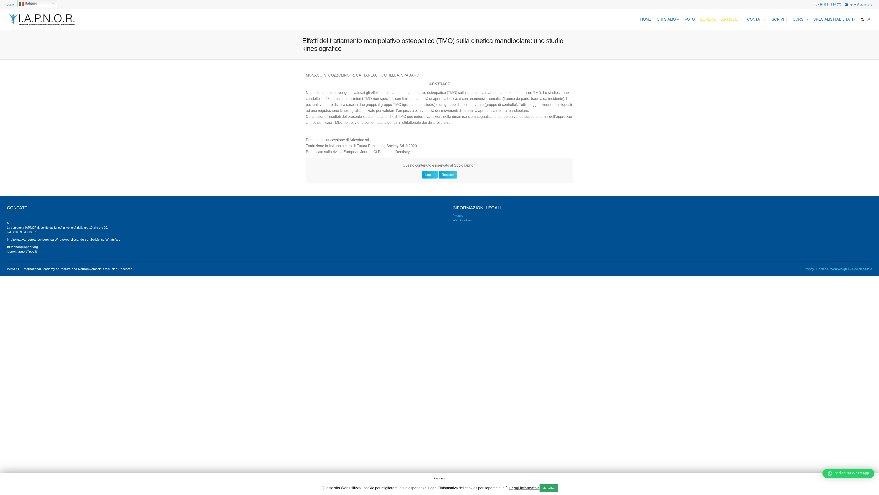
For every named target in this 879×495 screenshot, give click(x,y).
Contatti (756, 19)
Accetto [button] (548, 488)
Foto (690, 19)
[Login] (869, 19)
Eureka (708, 19)
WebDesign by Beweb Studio (851, 268)
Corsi (798, 19)
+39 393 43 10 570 (829, 4)
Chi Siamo (666, 19)
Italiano (30, 3)
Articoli (729, 19)
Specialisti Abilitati (833, 19)
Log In (429, 174)
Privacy (458, 215)
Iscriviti (779, 19)
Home (645, 19)
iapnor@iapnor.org (860, 4)
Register (448, 174)
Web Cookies (462, 220)
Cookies (822, 268)
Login (10, 4)
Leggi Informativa (524, 488)
